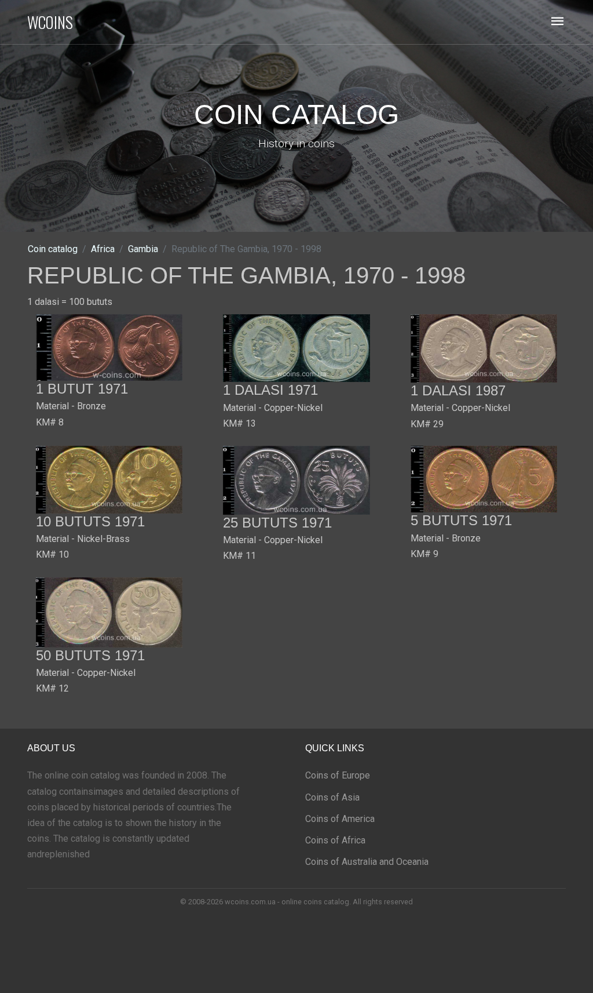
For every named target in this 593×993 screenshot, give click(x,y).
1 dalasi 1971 (270, 390)
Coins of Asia (332, 797)
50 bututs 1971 (90, 655)
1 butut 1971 (82, 389)
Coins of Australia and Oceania (367, 861)
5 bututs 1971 (461, 520)
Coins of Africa (335, 840)
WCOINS (50, 22)
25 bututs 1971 (277, 522)
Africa (103, 248)
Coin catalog (53, 248)
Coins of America (340, 818)
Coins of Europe (337, 775)
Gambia (143, 248)
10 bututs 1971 (90, 521)
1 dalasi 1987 (458, 390)
